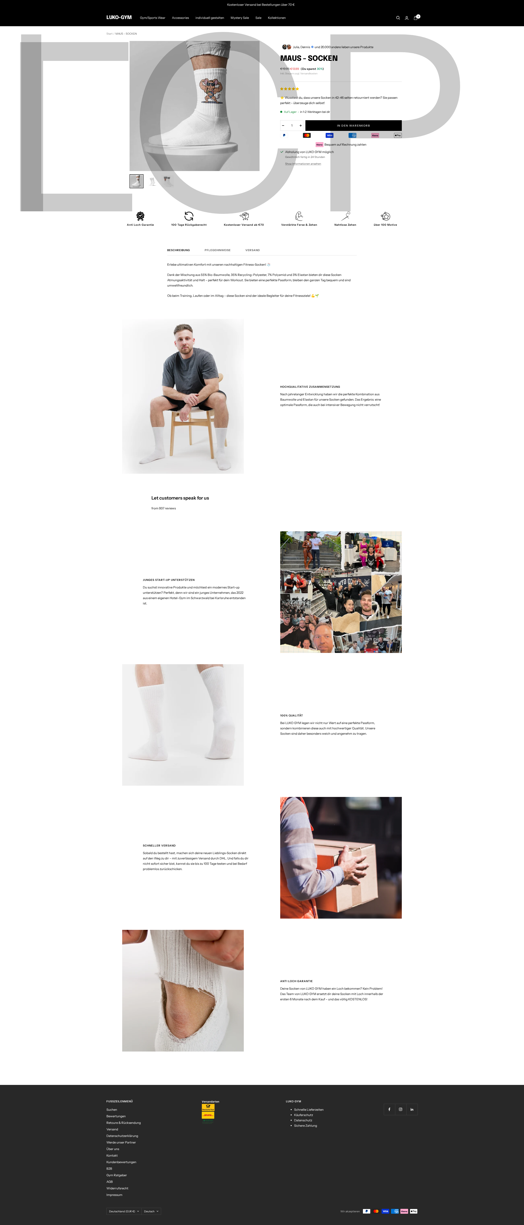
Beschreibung (178, 250)
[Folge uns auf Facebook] (389, 1109)
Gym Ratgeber (116, 1175)
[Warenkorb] (415, 18)
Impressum (114, 1195)
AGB (109, 1182)
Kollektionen (277, 18)
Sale (258, 18)
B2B (109, 1169)
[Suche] (398, 18)
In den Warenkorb (353, 125)
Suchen (111, 1110)
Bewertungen (116, 1116)
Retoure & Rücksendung (123, 1123)
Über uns (112, 1149)
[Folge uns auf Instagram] (400, 1109)
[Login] (407, 18)
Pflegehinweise (218, 250)
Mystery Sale (240, 18)
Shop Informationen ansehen (303, 163)
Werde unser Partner (121, 1142)
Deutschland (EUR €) (122, 1211)
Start (109, 33)
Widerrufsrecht (117, 1188)
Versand (252, 250)
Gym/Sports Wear (152, 18)
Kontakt (112, 1155)
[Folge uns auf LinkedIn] (412, 1109)
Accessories (180, 18)
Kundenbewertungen (121, 1162)
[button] (289, 89)
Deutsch (149, 1211)
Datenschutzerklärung (122, 1136)
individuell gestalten (209, 18)
